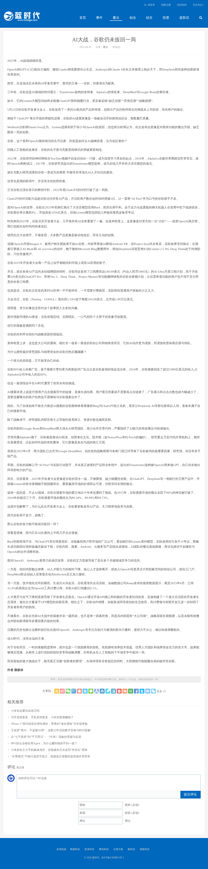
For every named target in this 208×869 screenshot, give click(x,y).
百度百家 (118, 849)
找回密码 (182, 4)
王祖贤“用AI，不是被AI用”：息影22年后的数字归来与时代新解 (51, 730)
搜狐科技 (145, 849)
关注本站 (198, 4)
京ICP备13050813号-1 (112, 857)
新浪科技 (89, 849)
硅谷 (149, 17)
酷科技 (131, 849)
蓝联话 (184, 17)
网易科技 (75, 849)
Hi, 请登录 (149, 4)
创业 (132, 17)
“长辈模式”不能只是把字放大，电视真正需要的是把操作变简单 (50, 756)
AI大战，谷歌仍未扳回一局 (104, 40)
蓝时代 (21, 17)
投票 (166, 17)
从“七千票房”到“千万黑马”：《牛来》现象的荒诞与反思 (46, 736)
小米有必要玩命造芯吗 (25, 710)
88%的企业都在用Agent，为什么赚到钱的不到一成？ (44, 743)
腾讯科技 (104, 849)
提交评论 (190, 794)
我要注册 (166, 4)
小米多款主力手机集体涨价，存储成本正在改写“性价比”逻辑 (49, 749)
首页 (82, 17)
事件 (99, 17)
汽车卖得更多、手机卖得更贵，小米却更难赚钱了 (42, 717)
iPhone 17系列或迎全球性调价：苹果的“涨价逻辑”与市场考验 (49, 723)
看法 (116, 17)
